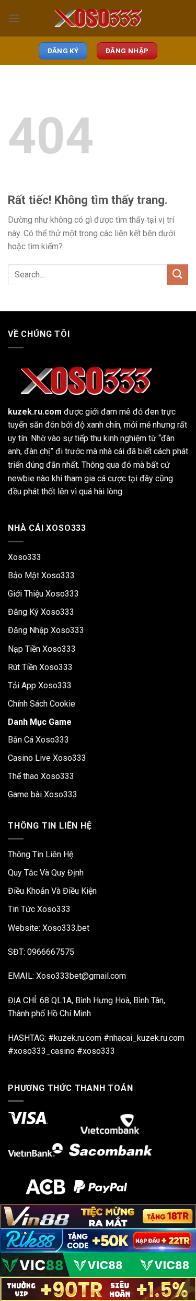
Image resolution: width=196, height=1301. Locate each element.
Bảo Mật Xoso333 (41, 575)
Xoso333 (24, 557)
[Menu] (14, 18)
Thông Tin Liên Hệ (40, 854)
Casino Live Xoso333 (47, 758)
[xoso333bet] (98, 18)
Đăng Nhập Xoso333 (46, 630)
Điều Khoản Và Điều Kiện (52, 891)
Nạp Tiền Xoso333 (42, 649)
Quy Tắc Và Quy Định (46, 873)
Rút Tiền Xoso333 (40, 667)
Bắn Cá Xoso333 (38, 740)
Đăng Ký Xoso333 (41, 612)
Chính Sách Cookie (41, 704)
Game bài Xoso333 (42, 794)
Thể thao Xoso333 (41, 776)
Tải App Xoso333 (40, 685)
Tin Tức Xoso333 (39, 909)
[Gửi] (177, 274)
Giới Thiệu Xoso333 (43, 594)
